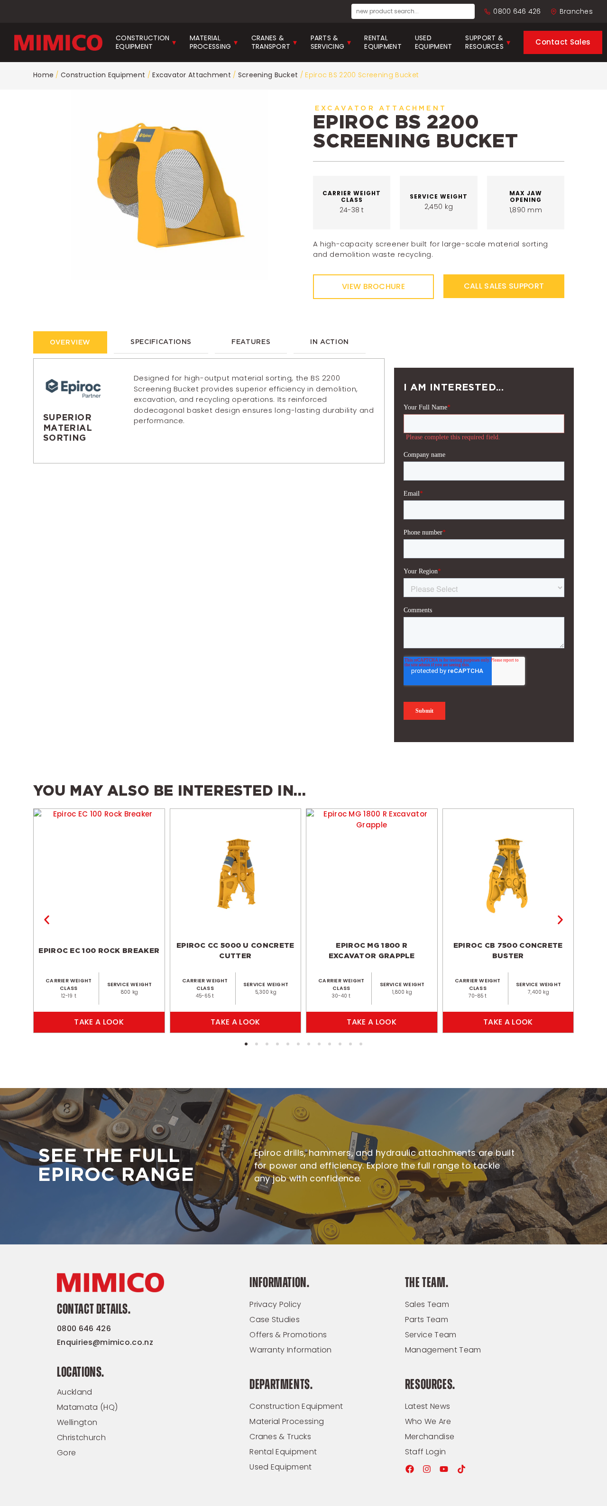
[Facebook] (409, 1469)
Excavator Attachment (191, 75)
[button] (47, 920)
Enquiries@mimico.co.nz (105, 1342)
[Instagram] (426, 1469)
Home (43, 75)
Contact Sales (562, 42)
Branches (576, 11)
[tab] (70, 342)
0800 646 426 (517, 11)
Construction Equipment (103, 75)
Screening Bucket (268, 75)
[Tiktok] (461, 1469)
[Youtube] (443, 1469)
